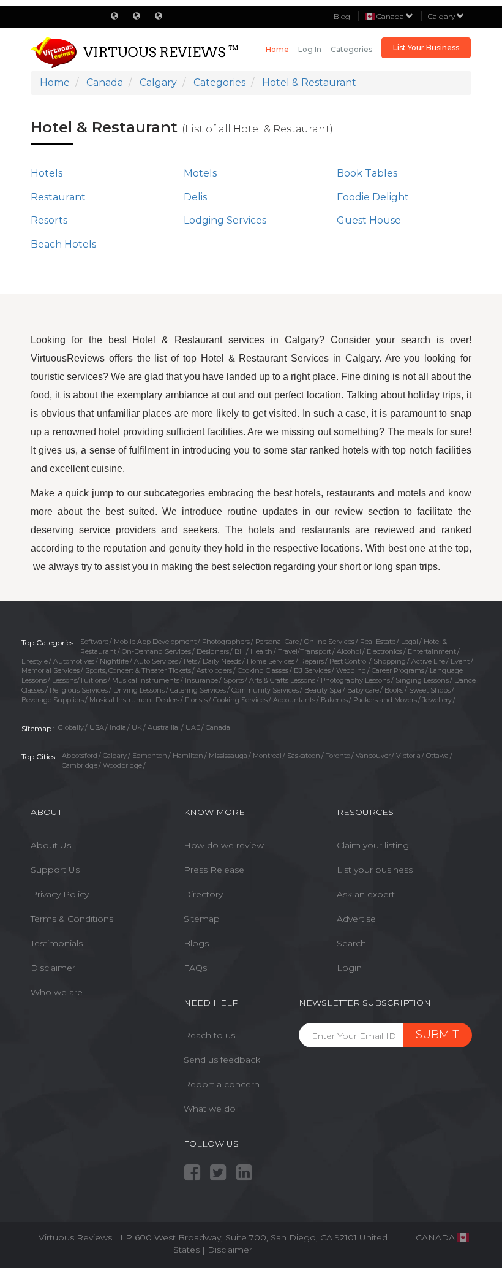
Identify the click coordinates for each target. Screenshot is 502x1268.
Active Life (428, 661)
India (118, 727)
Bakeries (334, 700)
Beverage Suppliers (52, 700)
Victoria (408, 755)
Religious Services (79, 690)
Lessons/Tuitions (79, 680)
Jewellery (437, 700)
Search (351, 943)
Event (460, 661)
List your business (375, 869)
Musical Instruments (145, 680)
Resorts (49, 220)
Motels (200, 173)
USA (96, 727)
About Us (51, 845)
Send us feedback (222, 1059)
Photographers (226, 641)
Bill (239, 651)
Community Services (265, 690)
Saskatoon (303, 755)
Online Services (329, 641)
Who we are (57, 992)
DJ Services (312, 670)
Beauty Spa (323, 690)
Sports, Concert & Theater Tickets (138, 670)
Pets (190, 661)
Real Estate (377, 641)
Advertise (356, 918)
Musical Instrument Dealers (134, 700)
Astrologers (214, 670)
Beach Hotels (63, 244)
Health (261, 651)
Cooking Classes (263, 670)
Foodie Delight (373, 197)
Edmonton (149, 755)
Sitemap (202, 918)
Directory (203, 894)
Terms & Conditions (72, 918)
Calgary (442, 16)
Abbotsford (79, 755)
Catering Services (198, 690)
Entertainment (432, 651)
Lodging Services (225, 220)
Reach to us (209, 1035)
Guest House (369, 220)
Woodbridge (122, 765)
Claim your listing (373, 845)
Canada (218, 727)
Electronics (384, 651)
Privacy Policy (60, 894)
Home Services (270, 661)
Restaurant (58, 197)
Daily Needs (222, 661)
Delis (195, 197)
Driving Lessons (139, 690)
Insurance (201, 680)
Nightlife (114, 661)
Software (94, 641)
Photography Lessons (355, 680)
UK (137, 727)
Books (393, 690)
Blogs (196, 943)
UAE (192, 727)
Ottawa (437, 755)
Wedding (351, 670)
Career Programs (398, 670)
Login (349, 967)
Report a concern (222, 1084)
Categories (351, 49)
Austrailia (164, 727)
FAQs (195, 967)
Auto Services (156, 661)
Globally (71, 727)
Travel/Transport (304, 651)
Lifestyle (34, 661)
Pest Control (348, 661)
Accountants (294, 700)
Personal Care (277, 641)
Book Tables (367, 173)
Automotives (73, 661)
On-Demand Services (156, 651)
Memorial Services (50, 670)
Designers (213, 651)
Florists (196, 700)
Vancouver (373, 755)
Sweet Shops (430, 690)
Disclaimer (53, 967)
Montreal (267, 755)
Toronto (338, 755)
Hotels (46, 173)
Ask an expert (366, 894)
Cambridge (79, 765)
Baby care (363, 690)
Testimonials (57, 943)
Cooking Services (240, 700)
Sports (233, 680)
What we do (210, 1108)
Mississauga (228, 755)
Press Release (214, 869)
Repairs (312, 661)
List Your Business (426, 47)
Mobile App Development (155, 641)
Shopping (389, 661)
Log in (309, 49)
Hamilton (188, 755)
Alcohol (349, 651)
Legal (409, 641)
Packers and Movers (385, 700)
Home (277, 49)
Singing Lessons (422, 680)
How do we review (224, 845)
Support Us (55, 869)
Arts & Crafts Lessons (282, 680)
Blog (342, 16)
